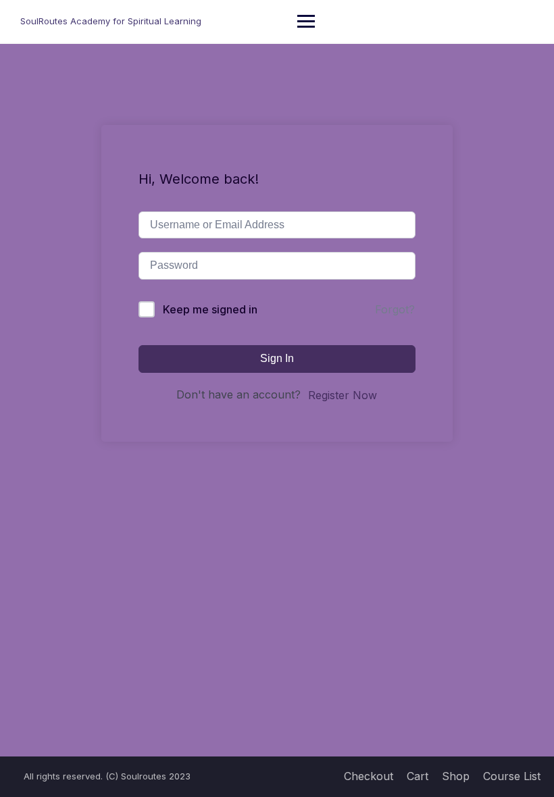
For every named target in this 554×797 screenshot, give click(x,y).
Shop (456, 776)
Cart (417, 776)
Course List (511, 776)
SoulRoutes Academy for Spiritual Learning (110, 21)
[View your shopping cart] (525, 21)
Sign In (277, 358)
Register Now (342, 395)
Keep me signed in (210, 309)
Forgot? (395, 309)
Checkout (368, 776)
